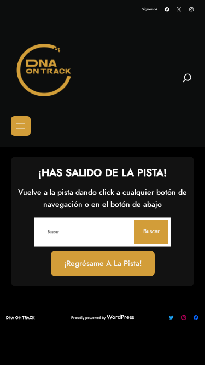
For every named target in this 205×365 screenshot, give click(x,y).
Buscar (151, 231)
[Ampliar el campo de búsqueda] (187, 83)
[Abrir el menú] (21, 126)
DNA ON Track (20, 318)
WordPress (120, 317)
